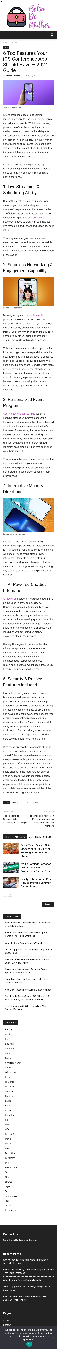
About (6, 1320)
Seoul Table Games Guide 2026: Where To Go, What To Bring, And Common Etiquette (28, 998)
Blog (7, 1038)
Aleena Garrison (13, 76)
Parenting (10, 1153)
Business (10, 1043)
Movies (9, 1138)
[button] (5, 35)
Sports (8, 1181)
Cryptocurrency (13, 1062)
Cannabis (10, 1048)
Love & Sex (10, 1134)
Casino (8, 1058)
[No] (53, 1337)
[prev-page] (5, 895)
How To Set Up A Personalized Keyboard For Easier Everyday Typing (27, 961)
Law (7, 1124)
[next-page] (10, 895)
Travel (8, 1205)
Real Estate (11, 1167)
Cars (7, 1053)
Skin (7, 1176)
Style (7, 1186)
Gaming (9, 1096)
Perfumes (10, 1157)
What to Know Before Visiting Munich (24, 943)
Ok (29, 1344)
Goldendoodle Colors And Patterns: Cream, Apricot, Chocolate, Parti (26, 971)
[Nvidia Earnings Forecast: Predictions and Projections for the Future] (11, 867)
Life (7, 1129)
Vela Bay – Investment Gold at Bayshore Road (28, 989)
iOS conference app (34, 217)
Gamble (9, 1091)
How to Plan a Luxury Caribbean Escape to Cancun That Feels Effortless (26, 934)
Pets (7, 1162)
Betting (9, 1034)
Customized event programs (19, 413)
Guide (14, 42)
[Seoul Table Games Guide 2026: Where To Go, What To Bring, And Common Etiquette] (11, 848)
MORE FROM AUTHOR (40, 837)
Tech (7, 1191)
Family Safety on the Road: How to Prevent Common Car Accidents (37, 883)
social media (36, 315)
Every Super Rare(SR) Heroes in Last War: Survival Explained (26, 1008)
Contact (7, 1324)
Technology (11, 1195)
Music (8, 1143)
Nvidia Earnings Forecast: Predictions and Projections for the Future (36, 867)
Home (6, 42)
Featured (10, 1081)
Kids (7, 1119)
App (21, 803)
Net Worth (10, 1148)
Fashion (9, 1077)
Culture (9, 1067)
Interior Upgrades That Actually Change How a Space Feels (28, 951)
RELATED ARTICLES (15, 837)
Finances (9, 1086)
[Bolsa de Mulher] (28, 17)
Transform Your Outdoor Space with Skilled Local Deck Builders (27, 981)
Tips (7, 1200)
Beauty (8, 1029)
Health (8, 1105)
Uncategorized (12, 1210)
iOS (36, 803)
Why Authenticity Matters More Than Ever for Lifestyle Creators (28, 924)
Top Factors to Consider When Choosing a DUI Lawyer (15, 819)
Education (10, 1072)
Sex (7, 1172)
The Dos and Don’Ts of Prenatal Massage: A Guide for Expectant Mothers (42, 820)
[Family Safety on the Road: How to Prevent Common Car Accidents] (11, 882)
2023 (14, 803)
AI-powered (9, 598)
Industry (9, 1115)
